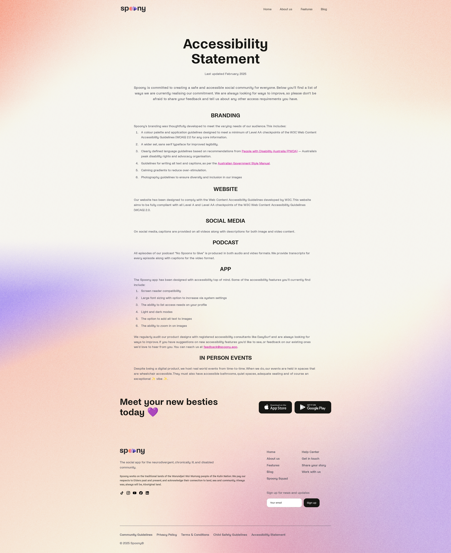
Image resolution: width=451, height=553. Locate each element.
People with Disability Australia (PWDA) (270, 151)
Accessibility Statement (268, 534)
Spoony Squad (277, 478)
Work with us (311, 472)
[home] (133, 9)
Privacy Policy (167, 534)
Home (267, 9)
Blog (324, 9)
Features (307, 9)
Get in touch (310, 458)
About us (286, 9)
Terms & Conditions (195, 534)
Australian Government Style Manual (244, 163)
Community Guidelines (136, 534)
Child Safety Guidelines (230, 534)
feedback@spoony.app (220, 347)
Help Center (310, 452)
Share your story (314, 465)
